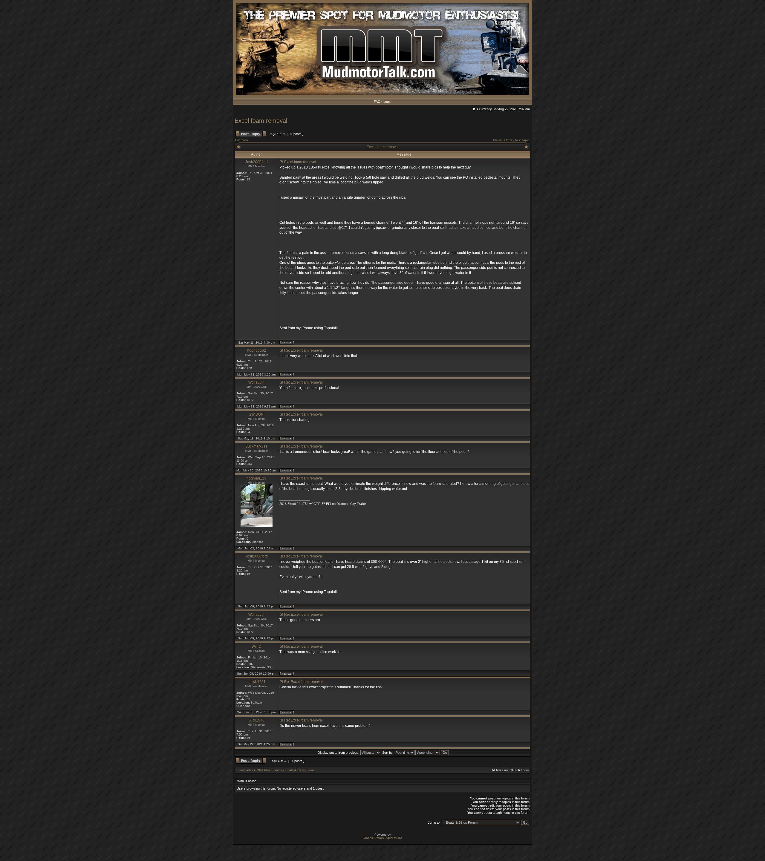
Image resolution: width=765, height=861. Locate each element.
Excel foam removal (261, 120)
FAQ (377, 101)
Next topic (522, 140)
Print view (241, 140)
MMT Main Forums (269, 770)
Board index (244, 770)
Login (387, 101)
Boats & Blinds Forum (300, 770)
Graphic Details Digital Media (382, 837)
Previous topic (502, 140)
